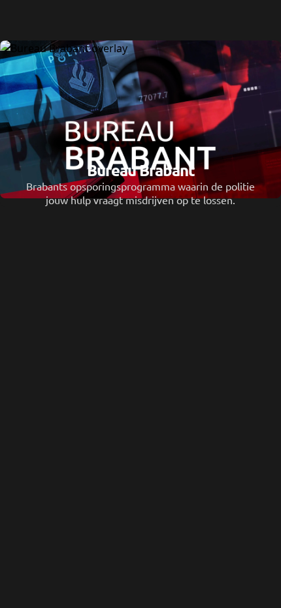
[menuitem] (141, 19)
